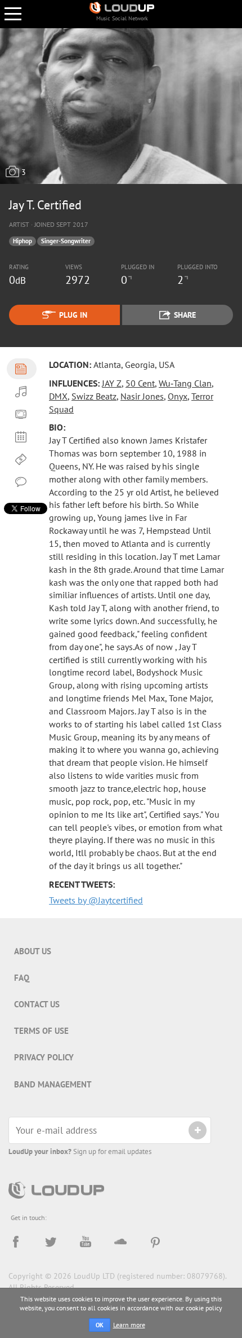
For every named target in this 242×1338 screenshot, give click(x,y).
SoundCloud (120, 1242)
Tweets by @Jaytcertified (96, 900)
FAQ (21, 977)
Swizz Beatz (93, 396)
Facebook (16, 1242)
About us (32, 951)
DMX (58, 396)
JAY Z (112, 383)
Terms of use (41, 1030)
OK (100, 1325)
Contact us (37, 1004)
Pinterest (155, 1242)
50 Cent (140, 383)
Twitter (51, 1242)
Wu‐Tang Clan (185, 383)
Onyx (177, 396)
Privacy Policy (44, 1057)
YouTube (85, 1242)
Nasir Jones (142, 396)
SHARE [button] (185, 315)
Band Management (53, 1084)
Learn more (129, 1325)
